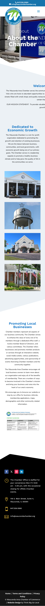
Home (7, 593)
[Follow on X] (12, 472)
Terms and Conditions (22, 593)
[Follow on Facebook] (6, 472)
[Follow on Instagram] (16, 472)
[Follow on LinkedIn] (22, 472)
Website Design (14, 602)
